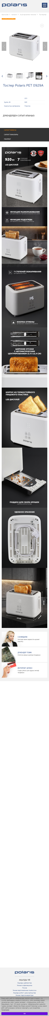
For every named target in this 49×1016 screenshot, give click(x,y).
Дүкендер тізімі (25, 653)
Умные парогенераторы (24, 995)
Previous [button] (4, 46)
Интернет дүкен (25, 668)
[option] (24, 44)
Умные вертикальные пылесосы (24, 990)
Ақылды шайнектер (24, 983)
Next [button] (45, 46)
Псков (24, 988)
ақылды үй (24, 980)
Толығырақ (5, 1010)
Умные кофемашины (24, 985)
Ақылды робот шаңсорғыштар (24, 993)
